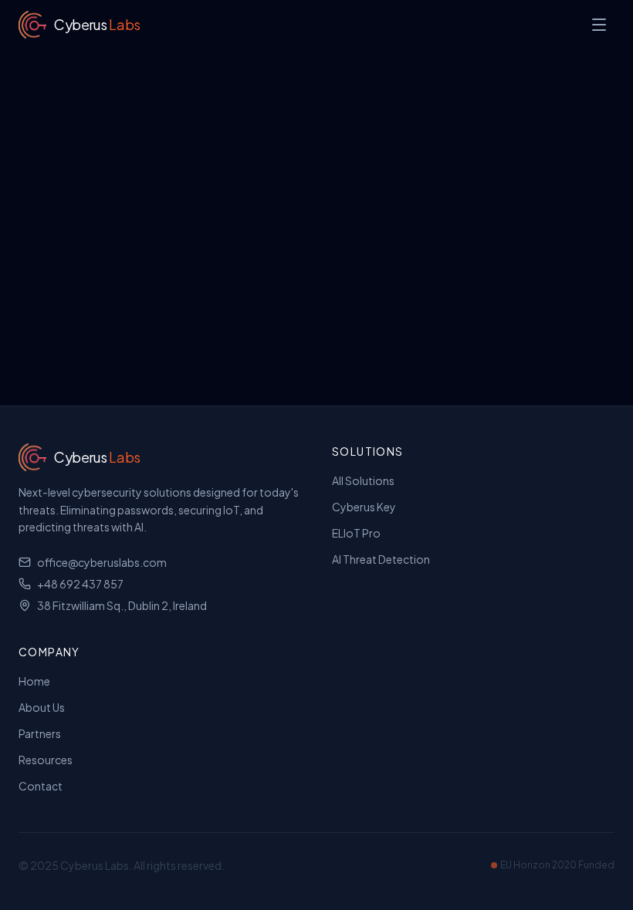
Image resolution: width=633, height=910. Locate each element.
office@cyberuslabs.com (102, 562)
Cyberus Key (364, 507)
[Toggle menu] (599, 24)
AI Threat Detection (381, 559)
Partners (40, 733)
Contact (41, 786)
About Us (42, 707)
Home (34, 681)
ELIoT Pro (356, 533)
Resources (46, 760)
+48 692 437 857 (80, 584)
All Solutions (363, 480)
